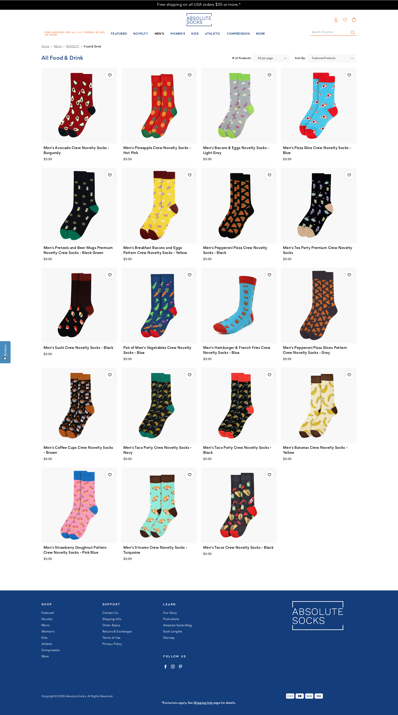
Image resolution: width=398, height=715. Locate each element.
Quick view (79, 105)
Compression (238, 33)
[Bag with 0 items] (354, 19)
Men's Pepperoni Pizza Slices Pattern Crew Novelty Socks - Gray (315, 350)
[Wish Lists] (345, 19)
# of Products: (241, 58)
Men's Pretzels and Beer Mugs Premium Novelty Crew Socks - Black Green (78, 250)
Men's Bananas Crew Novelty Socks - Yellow (315, 450)
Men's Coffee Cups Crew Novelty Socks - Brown (78, 450)
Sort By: (300, 58)
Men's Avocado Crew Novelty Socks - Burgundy (76, 151)
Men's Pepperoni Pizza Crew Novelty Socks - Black (235, 250)
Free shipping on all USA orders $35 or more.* (199, 5)
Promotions (171, 619)
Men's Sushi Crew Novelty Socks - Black (78, 348)
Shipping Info (111, 619)
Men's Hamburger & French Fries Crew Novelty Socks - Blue (236, 350)
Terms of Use (111, 638)
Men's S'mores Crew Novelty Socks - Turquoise (155, 550)
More (260, 33)
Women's (177, 33)
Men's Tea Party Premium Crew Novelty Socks (317, 250)
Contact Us (110, 613)
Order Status (111, 625)
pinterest (180, 666)
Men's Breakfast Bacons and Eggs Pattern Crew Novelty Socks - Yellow (155, 250)
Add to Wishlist (110, 75)
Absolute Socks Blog (177, 625)
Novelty (140, 33)
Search (352, 32)
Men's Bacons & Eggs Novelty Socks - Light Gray (236, 151)
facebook (165, 666)
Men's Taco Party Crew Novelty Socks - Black (237, 450)
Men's (159, 33)
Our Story (170, 613)
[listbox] (272, 58)
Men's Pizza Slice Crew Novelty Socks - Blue (317, 151)
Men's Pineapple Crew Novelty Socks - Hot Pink (157, 151)
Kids (195, 33)
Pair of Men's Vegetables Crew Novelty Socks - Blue (157, 350)
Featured (119, 33)
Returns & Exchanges (117, 631)
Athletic (212, 33)
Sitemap (169, 638)
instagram (173, 666)
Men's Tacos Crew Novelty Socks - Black (238, 548)
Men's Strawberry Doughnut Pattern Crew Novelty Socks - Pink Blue (75, 550)
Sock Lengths (172, 631)
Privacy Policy (112, 644)
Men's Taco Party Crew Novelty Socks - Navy (157, 450)
